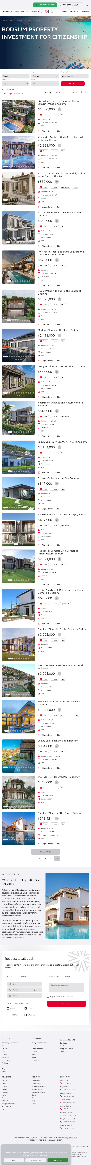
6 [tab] (25, 130)
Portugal (5, 1063)
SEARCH (72, 84)
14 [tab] (19, 202)
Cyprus (4, 1046)
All (5, 94)
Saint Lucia (64, 1046)
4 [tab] (20, 130)
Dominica (63, 1043)
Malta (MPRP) (6, 1057)
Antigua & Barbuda (67, 1049)
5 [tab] (22, 130)
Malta (4, 1095)
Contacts (84, 11)
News (34, 1104)
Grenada (63, 1052)
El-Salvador (36, 1060)
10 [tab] (28, 166)
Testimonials (36, 1084)
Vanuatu (35, 1054)
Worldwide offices (38, 1092)
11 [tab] (31, 166)
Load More (45, 852)
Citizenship (7, 11)
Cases (34, 1098)
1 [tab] (11, 130)
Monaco (5, 1066)
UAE (3, 1052)
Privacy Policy (84, 1146)
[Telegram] (4, 7)
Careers (34, 1095)
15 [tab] (21, 359)
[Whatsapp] (4, 2)
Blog (33, 1101)
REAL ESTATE (6, 1077)
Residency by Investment (11, 1043)
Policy (71, 997)
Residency (19, 11)
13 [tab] (17, 202)
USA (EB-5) (6, 1060)
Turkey (28, 20)
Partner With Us (37, 1089)
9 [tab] (26, 166)
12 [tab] (33, 166)
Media (65, 11)
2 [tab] (15, 130)
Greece (4, 1049)
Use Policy (75, 1146)
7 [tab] (27, 130)
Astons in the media (39, 1086)
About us (74, 11)
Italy (3, 1069)
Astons (5, 20)
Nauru (34, 1057)
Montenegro (6, 1106)
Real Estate (31, 11)
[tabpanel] (18, 116)
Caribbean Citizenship (67, 1040)
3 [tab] (17, 130)
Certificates (36, 1081)
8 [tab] (23, 166)
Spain (4, 1072)
